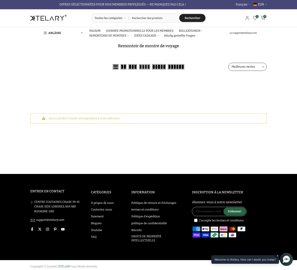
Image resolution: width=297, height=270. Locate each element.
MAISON (95, 30)
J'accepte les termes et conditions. (221, 220)
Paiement (97, 216)
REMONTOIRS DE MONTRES (107, 35)
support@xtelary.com (245, 32)
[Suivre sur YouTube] (63, 229)
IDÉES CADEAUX (145, 35)
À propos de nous (102, 203)
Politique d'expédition (145, 216)
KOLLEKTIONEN (189, 30)
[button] (252, 259)
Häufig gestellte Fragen (179, 35)
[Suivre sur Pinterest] (55, 229)
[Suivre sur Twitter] (40, 229)
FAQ (94, 237)
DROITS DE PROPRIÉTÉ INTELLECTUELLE (146, 238)
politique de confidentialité (149, 223)
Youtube (96, 230)
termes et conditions (145, 209)
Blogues (96, 223)
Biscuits (136, 230)
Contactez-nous (101, 209)
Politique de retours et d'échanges (153, 203)
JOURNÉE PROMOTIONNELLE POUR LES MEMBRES (139, 30)
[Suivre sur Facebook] (32, 229)
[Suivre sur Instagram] (47, 229)
